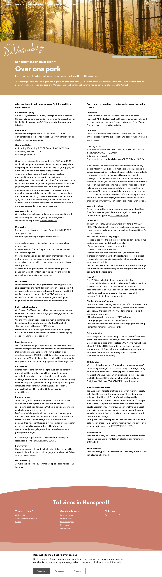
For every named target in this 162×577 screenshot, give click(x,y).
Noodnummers (65, 528)
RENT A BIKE (93, 442)
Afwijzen (77, 571)
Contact (18, 522)
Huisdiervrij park (66, 518)
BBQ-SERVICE (47, 389)
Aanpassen (59, 571)
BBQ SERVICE (114, 381)
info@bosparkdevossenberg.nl (26, 518)
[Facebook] (115, 515)
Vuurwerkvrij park (67, 522)
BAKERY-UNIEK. (100, 346)
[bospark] (23, 49)
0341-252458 (20, 515)
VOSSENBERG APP (48, 220)
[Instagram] (119, 515)
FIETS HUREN (30, 455)
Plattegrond (64, 525)
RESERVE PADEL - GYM (122, 426)
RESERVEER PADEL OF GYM (45, 440)
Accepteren (41, 571)
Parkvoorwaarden (67, 515)
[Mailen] (111, 515)
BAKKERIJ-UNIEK (42, 355)
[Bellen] (106, 515)
